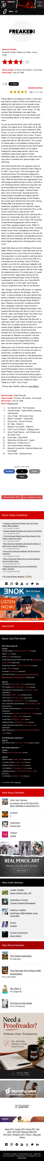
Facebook (9, 471)
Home (22, 1137)
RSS (30, 577)
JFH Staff (16, 1132)
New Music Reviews (13, 792)
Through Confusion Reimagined (22, 903)
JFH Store (7, 1135)
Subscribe (37, 1135)
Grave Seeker (15, 936)
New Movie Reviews (13, 945)
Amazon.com (12, 404)
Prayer (28, 1135)
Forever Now (15, 826)
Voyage (13, 836)
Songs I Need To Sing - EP (20, 893)
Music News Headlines (15, 515)
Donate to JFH (18, 1135)
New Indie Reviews (12, 882)
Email (34, 471)
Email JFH (30, 1129)
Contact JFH (20, 1129)
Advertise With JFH (29, 1132)
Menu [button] (11, 11)
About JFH (9, 1129)
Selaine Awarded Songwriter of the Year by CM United (23, 531)
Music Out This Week (14, 638)
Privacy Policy (22, 1158)
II (10, 816)
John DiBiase (33, 386)
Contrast (13, 926)
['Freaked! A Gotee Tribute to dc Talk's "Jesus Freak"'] (22, 31)
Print (22, 477)
